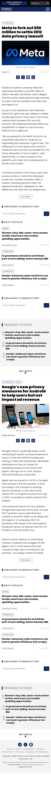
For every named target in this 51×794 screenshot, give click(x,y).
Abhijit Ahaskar (8, 435)
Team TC (6, 72)
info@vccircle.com (25, 767)
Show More (25, 196)
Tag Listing (30, 752)
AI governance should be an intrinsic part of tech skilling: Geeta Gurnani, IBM (25, 257)
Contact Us (40, 749)
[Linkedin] (28, 77)
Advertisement (28, 749)
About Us (10, 749)
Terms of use (19, 752)
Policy (18, 382)
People (5, 228)
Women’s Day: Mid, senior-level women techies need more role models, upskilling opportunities (25, 235)
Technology (8, 23)
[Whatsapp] (33, 77)
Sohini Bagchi (8, 265)
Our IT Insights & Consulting (14, 3)
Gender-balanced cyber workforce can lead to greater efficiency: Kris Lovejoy (25, 277)
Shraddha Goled (9, 245)
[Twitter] (23, 77)
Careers (18, 749)
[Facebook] (18, 77)
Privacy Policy (7, 752)
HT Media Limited (14, 765)
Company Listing (42, 752)
